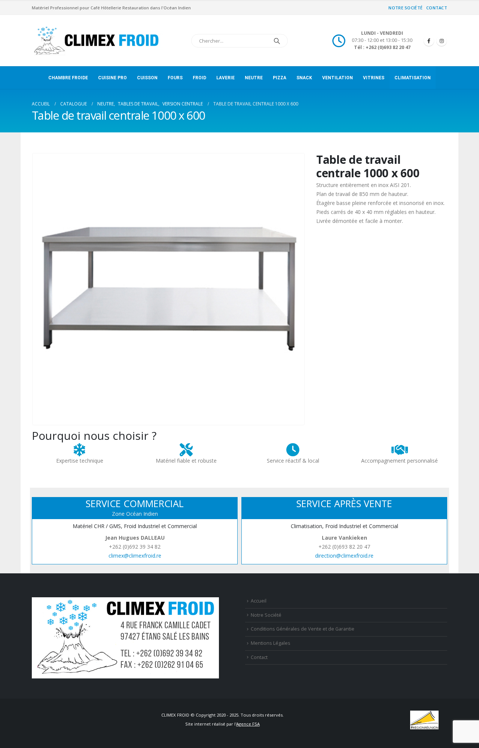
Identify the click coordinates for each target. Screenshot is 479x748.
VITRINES (373, 77)
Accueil (258, 601)
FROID (199, 77)
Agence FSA (248, 724)
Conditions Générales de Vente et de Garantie (302, 629)
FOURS (175, 77)
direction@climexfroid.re (344, 555)
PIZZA (279, 77)
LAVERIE (225, 77)
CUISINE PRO (112, 77)
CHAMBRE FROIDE (68, 77)
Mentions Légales (270, 643)
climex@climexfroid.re (135, 555)
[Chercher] (276, 40)
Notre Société (405, 7)
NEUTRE (254, 77)
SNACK (304, 77)
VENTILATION (337, 77)
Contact (436, 7)
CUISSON (147, 77)
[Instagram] (441, 41)
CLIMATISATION (412, 77)
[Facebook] (429, 41)
